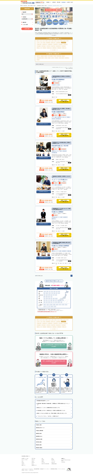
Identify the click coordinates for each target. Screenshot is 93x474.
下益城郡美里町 (55, 44)
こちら (57, 310)
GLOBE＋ (43, 459)
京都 (49, 298)
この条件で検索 (26, 28)
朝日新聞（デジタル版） (25, 458)
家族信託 (63, 56)
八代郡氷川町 (48, 46)
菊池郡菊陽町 (48, 42)
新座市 (59, 147)
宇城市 (61, 40)
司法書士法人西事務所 (57, 212)
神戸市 (60, 304)
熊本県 (54, 81)
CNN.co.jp (33, 459)
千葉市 (55, 306)
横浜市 (45, 304)
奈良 (51, 298)
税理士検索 (58, 2)
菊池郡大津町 (53, 42)
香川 (56, 300)
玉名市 (44, 40)
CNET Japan (33, 458)
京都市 (63, 304)
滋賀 (53, 298)
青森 (47, 291)
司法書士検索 (63, 2)
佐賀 (46, 302)
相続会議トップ (48, 2)
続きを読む (65, 89)
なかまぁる (43, 462)
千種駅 (64, 113)
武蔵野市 (59, 247)
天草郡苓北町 (63, 46)
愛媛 (60, 300)
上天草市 (38, 42)
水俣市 (64, 40)
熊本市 (38, 40)
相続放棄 (42, 56)
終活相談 (38, 59)
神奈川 (47, 293)
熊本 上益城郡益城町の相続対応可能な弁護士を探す (54, 345)
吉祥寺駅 (64, 247)
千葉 (52, 293)
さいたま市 (48, 306)
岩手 (49, 291)
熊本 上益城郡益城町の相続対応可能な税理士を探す (54, 361)
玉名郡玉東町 (43, 46)
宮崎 (56, 302)
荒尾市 (47, 40)
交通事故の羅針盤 (53, 463)
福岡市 (57, 304)
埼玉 (49, 293)
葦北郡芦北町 (53, 46)
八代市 (41, 40)
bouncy (33, 463)
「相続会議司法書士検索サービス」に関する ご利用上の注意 (46, 309)
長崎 (49, 302)
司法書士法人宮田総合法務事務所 (60, 245)
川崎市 (52, 306)
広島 (44, 300)
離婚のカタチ (23, 465)
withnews (23, 463)
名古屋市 (59, 113)
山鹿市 (52, 40)
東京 (44, 293)
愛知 (44, 296)
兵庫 (46, 298)
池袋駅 (64, 181)
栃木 (56, 293)
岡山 (46, 300)
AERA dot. (33, 462)
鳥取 (51, 300)
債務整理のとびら (34, 465)
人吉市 (41, 42)
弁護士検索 (54, 2)
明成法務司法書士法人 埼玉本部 (60, 145)
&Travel (26, 459)
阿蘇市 (44, 42)
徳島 (58, 300)
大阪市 (59, 213)
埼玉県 (54, 147)
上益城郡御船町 (58, 42)
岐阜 (49, 296)
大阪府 (54, 213)
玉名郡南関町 (39, 46)
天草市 (67, 40)
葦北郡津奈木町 (58, 46)
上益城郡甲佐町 (44, 44)
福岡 (44, 302)
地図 (69, 162)
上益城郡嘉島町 (50, 44)
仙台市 (45, 306)
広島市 (66, 304)
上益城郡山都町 (39, 44)
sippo (42, 458)
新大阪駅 (64, 213)
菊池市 (55, 40)
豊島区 (59, 181)
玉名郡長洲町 (60, 44)
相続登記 (46, 56)
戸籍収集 (55, 56)
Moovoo (23, 462)
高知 (63, 300)
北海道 (45, 291)
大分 (53, 302)
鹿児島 (59, 302)
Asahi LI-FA (53, 462)
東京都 (54, 181)
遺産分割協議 (59, 56)
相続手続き (38, 56)
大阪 (44, 298)
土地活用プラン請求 (70, 2)
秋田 (52, 291)
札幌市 (54, 304)
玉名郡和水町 (65, 44)
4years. (52, 458)
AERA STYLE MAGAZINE (45, 463)
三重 (51, 296)
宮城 (54, 291)
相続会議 (52, 459)
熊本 (51, 302)
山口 (49, 300)
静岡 (46, 296)
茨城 (54, 293)
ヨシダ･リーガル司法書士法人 (60, 179)
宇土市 (58, 40)
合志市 (49, 40)
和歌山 (56, 298)
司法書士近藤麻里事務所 (58, 111)
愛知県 (54, 113)
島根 (53, 300)
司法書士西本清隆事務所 (58, 79)
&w (23, 459)
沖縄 (61, 302)
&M (22, 459)
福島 (59, 291)
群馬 (59, 293)
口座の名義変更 (50, 56)
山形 (56, 291)
